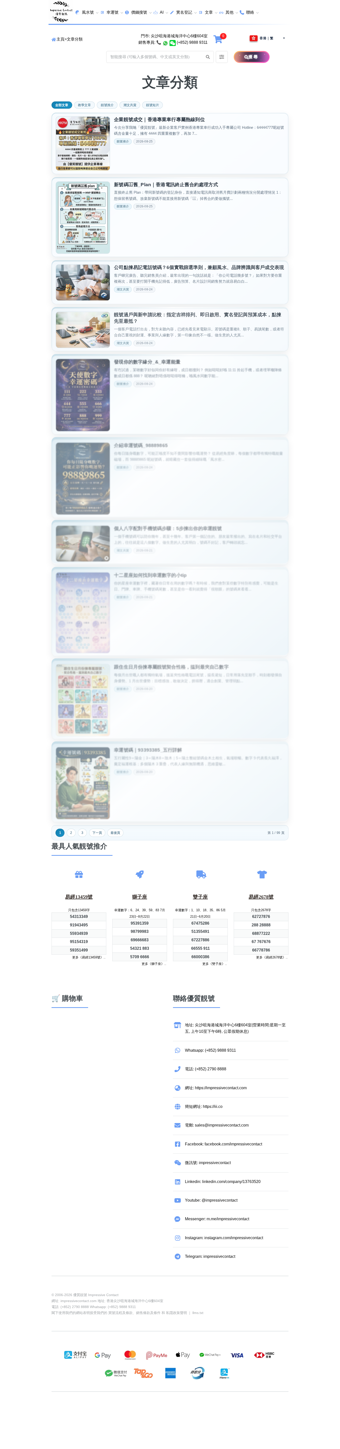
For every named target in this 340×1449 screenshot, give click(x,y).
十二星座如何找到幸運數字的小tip (150, 573)
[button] (208, 57)
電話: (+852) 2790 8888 (205, 1069)
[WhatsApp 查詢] (165, 42)
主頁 (60, 39)
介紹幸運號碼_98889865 (141, 443)
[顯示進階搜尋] (222, 57)
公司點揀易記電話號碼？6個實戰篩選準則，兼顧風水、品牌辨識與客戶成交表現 (199, 267)
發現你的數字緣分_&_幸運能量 (147, 360)
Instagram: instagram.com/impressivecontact (224, 1238)
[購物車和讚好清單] (219, 39)
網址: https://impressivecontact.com (216, 1088)
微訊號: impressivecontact (208, 1163)
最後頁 (115, 833)
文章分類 (75, 39)
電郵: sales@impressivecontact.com (217, 1125)
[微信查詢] (173, 42)
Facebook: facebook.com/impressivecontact (223, 1144)
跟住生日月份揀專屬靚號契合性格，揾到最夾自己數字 (171, 665)
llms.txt (197, 1313)
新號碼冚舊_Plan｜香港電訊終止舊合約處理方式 (166, 184)
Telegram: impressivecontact (210, 1256)
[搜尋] (241, 57)
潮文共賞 (129, 105)
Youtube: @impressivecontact (211, 1200)
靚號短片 (152, 105)
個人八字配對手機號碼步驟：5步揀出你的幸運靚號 (168, 526)
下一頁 (97, 833)
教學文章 (84, 105)
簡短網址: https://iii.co (204, 1106)
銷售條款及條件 (148, 1313)
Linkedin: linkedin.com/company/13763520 (223, 1181)
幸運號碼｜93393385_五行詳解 (148, 748)
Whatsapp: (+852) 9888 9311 (210, 1050)
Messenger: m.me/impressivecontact (217, 1219)
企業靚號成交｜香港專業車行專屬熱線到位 (159, 119)
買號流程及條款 (120, 1313)
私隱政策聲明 (176, 1313)
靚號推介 (107, 105)
